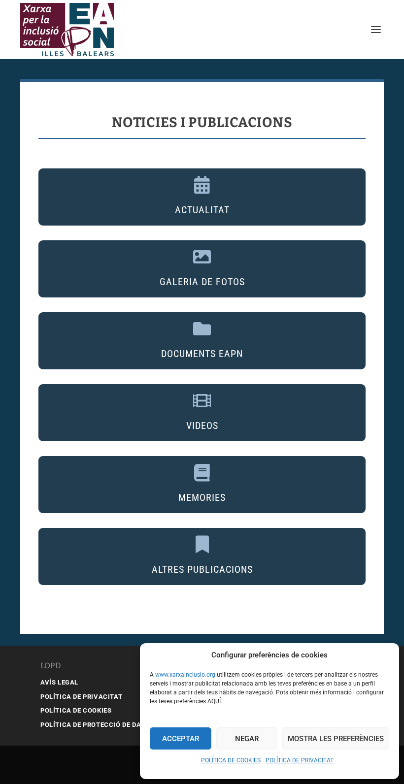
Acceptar (180, 738)
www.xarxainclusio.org (185, 674)
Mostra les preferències (336, 738)
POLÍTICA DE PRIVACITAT (300, 760)
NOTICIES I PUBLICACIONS (202, 122)
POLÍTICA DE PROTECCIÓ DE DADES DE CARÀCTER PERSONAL (138, 724)
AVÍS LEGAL (59, 682)
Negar (247, 738)
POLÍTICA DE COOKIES (231, 760)
